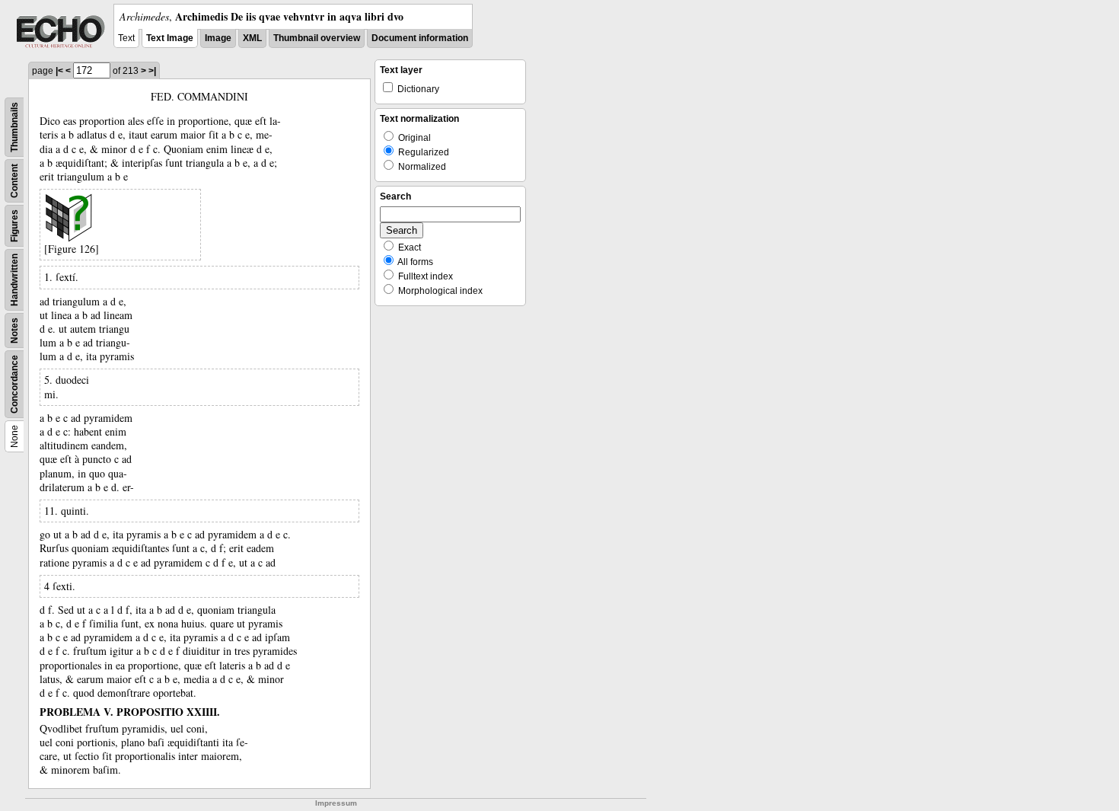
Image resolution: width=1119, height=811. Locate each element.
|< (59, 70)
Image (218, 38)
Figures (14, 225)
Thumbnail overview (316, 38)
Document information (419, 38)
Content (14, 181)
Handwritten (14, 280)
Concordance (14, 384)
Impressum (336, 803)
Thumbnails (14, 127)
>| (152, 70)
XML (252, 38)
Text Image (169, 38)
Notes (14, 330)
